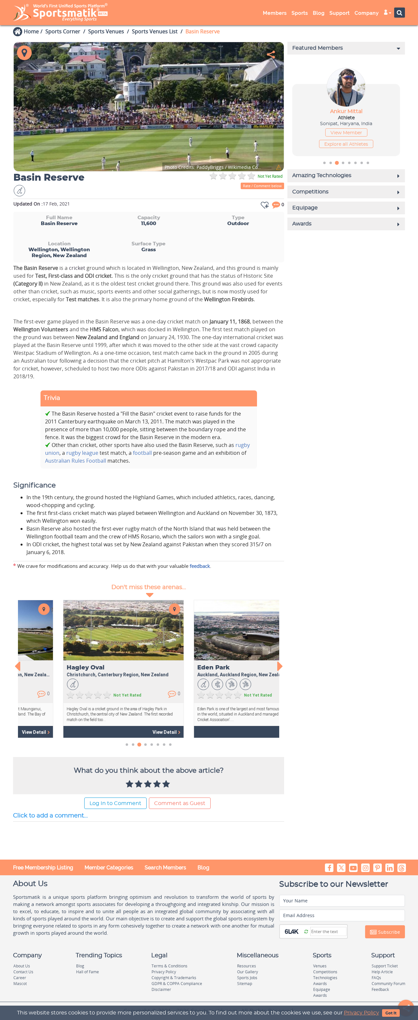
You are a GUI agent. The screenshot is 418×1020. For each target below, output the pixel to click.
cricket (78, 267)
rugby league (82, 452)
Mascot (20, 983)
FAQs (376, 977)
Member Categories (109, 867)
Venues (320, 966)
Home (31, 31)
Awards (320, 983)
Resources (246, 966)
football (142, 452)
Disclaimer (161, 989)
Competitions (325, 972)
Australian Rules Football (75, 460)
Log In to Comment (115, 803)
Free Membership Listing (43, 867)
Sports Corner (62, 31)
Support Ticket (385, 966)
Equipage (321, 989)
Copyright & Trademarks (174, 977)
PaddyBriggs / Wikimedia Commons (214, 167)
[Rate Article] (166, 784)
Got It (390, 1013)
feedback (200, 566)
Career (19, 977)
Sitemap (244, 983)
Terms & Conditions (169, 966)
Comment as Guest (179, 803)
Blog (203, 867)
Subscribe (388, 932)
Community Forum (388, 983)
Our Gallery (247, 972)
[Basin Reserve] (149, 106)
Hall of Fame (87, 972)
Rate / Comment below (262, 185)
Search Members (165, 867)
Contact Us (23, 972)
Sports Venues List (155, 31)
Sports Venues (106, 31)
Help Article (382, 972)
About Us (21, 966)
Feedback (380, 989)
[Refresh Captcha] (306, 931)
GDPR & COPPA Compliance (177, 983)
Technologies (325, 977)
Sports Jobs (247, 977)
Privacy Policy (361, 1012)
